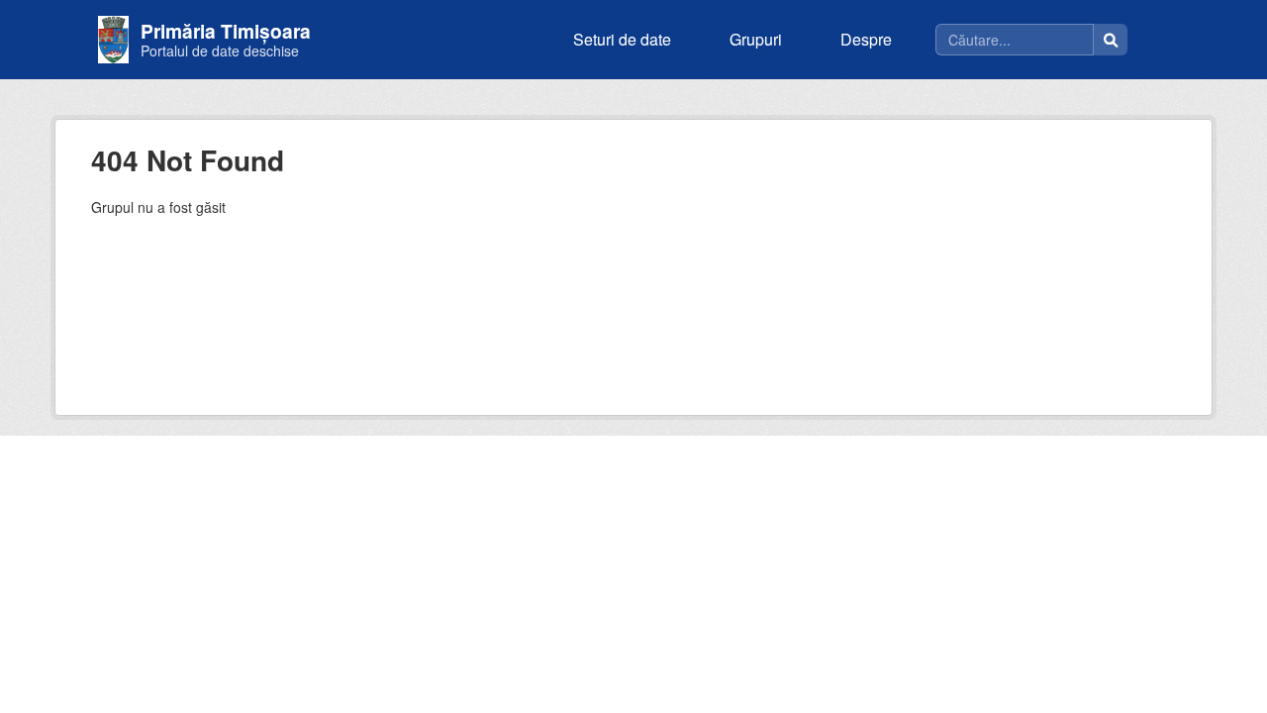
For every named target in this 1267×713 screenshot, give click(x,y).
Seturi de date (622, 39)
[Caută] (1110, 39)
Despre (866, 39)
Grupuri (756, 39)
